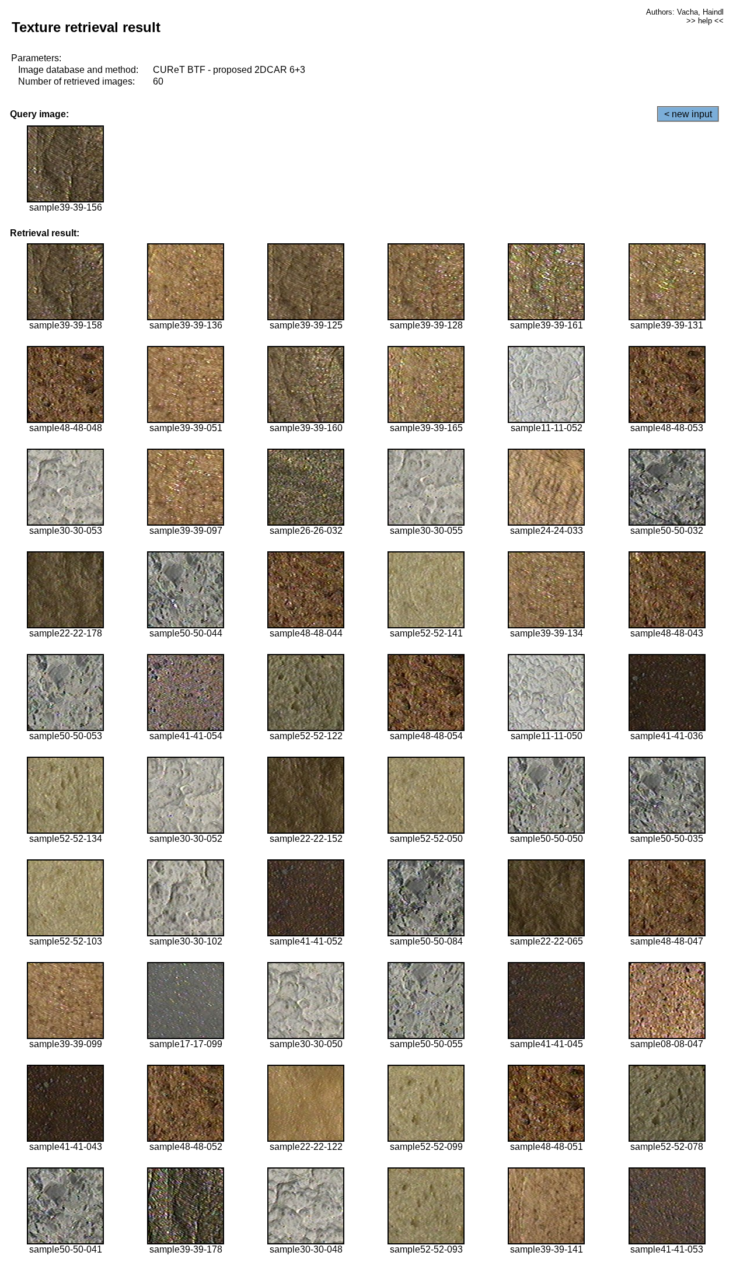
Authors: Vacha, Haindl (685, 12)
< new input (688, 114)
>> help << (705, 20)
